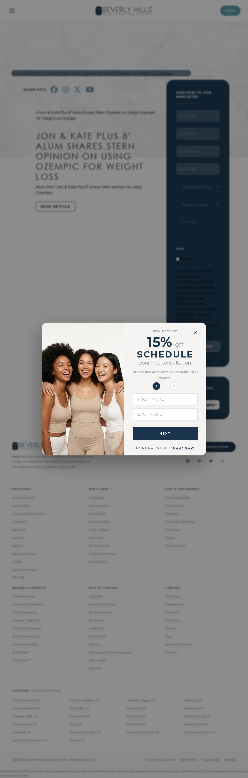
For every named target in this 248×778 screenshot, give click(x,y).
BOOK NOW (183, 448)
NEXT (165, 433)
